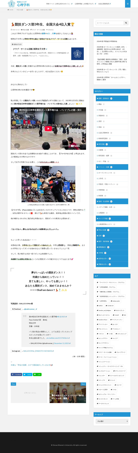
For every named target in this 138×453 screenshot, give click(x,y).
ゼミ (48, 33)
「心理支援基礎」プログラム (107, 287)
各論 (101, 127)
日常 (101, 236)
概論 (101, 104)
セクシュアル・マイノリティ (107, 394)
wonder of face (103, 319)
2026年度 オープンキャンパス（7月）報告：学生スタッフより (112, 71)
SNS (125, 315)
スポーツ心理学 (103, 389)
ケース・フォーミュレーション (108, 357)
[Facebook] (16, 374)
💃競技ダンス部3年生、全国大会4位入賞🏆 (39, 10)
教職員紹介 (104, 247)
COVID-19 (110, 305)
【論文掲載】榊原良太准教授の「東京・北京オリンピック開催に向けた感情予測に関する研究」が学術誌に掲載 (112, 61)
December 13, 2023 (61, 343)
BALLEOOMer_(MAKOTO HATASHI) (37, 351)
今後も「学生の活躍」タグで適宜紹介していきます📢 (32, 365)
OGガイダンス (120, 310)
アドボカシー (116, 329)
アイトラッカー (103, 324)
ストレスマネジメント (105, 385)
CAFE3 (101, 305)
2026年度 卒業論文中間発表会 (107, 41)
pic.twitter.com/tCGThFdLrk (57, 338)
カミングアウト (103, 338)
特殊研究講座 (104, 138)
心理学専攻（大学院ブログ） (84, 4)
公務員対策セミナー (107, 224)
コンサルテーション (104, 371)
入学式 (102, 178)
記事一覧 (13, 441)
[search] (126, 23)
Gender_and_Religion (105, 310)
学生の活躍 (20, 10)
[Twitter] (27, 374)
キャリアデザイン (104, 343)
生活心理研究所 (103, 4)
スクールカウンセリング (117, 375)
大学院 (102, 253)
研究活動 (103, 144)
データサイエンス (104, 403)
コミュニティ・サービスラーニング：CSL (111, 366)
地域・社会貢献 (105, 201)
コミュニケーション (104, 361)
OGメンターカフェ (104, 315)
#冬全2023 (61, 317)
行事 (54, 33)
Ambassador (116, 301)
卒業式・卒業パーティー (108, 184)
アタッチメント (103, 329)
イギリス (101, 334)
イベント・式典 (105, 167)
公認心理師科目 (105, 133)
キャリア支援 (104, 218)
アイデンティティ (117, 319)
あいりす (115, 324)
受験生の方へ (105, 264)
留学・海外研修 (105, 241)
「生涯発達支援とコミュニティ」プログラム (111, 296)
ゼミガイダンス (103, 399)
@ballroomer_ (29, 309)
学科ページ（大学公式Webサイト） (58, 4)
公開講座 (103, 213)
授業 (43, 33)
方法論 (102, 110)
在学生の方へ (104, 258)
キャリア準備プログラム (106, 347)
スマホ (114, 389)
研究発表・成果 (105, 155)
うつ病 (110, 334)
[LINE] (37, 374)
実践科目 (103, 115)
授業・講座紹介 (105, 98)
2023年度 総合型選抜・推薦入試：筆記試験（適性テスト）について (33, 439)
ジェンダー (102, 375)
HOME (11, 10)
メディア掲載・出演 (107, 207)
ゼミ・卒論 (104, 161)
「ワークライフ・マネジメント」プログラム (111, 282)
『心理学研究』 (103, 301)
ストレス (112, 380)
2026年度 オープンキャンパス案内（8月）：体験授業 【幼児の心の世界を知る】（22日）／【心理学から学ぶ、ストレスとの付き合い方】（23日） (112, 50)
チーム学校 (115, 399)
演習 (101, 121)
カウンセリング (121, 334)
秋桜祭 (102, 196)
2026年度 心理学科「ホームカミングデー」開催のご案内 (111, 78)
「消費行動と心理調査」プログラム (109, 292)
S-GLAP (116, 315)
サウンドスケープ (120, 371)
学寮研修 (103, 190)
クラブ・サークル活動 (38, 30)
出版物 (102, 150)
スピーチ (119, 385)
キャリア (115, 338)
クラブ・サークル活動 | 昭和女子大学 (29, 49)
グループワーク (120, 352)
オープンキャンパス (107, 173)
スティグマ (102, 380)
